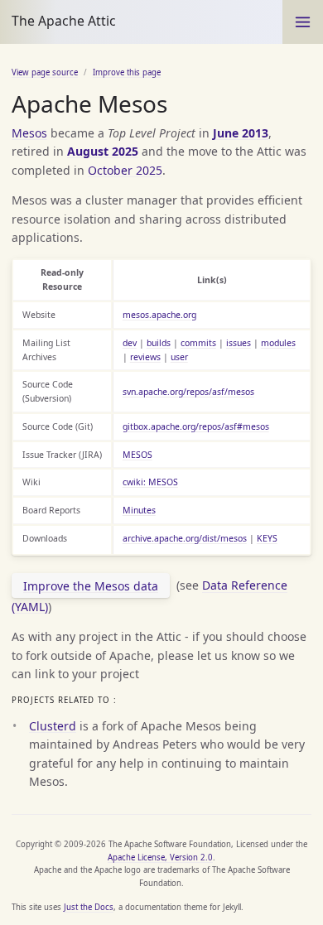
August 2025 (102, 151)
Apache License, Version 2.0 (160, 857)
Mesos (29, 133)
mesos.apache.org (159, 314)
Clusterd (52, 726)
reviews (145, 357)
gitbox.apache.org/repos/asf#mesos (196, 426)
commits (198, 343)
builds (159, 343)
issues (238, 343)
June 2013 (240, 133)
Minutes (139, 510)
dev (130, 343)
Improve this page (127, 72)
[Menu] (302, 22)
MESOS (137, 454)
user (179, 357)
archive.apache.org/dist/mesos (185, 538)
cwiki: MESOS (150, 482)
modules (278, 343)
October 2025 (125, 170)
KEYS (267, 538)
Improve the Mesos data (90, 586)
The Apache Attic (64, 21)
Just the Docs (88, 907)
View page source (45, 72)
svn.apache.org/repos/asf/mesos (188, 391)
